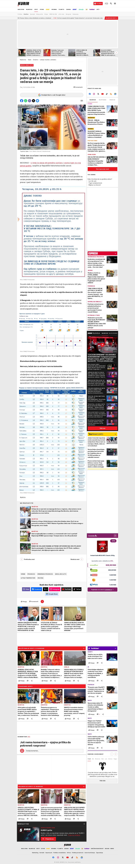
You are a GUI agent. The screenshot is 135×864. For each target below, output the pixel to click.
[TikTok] (107, 94)
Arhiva (69, 852)
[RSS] (111, 94)
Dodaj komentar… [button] (32, 751)
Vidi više (102, 780)
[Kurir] (23, 3)
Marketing (35, 852)
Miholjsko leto (60, 574)
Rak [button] (102, 759)
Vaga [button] (115, 759)
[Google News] (115, 94)
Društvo (35, 60)
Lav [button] (106, 759)
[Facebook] (90, 94)
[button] (78, 87)
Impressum (48, 852)
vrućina (40, 578)
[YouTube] (102, 94)
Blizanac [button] (97, 759)
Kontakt (42, 852)
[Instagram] (94, 94)
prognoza (31, 574)
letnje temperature (28, 578)
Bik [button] (93, 759)
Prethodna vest (29, 559)
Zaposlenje (99, 852)
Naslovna (23, 60)
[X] (98, 94)
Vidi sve (102, 428)
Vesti (29, 60)
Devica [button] (110, 759)
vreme (23, 574)
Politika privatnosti (77, 852)
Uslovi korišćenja (89, 852)
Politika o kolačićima (59, 852)
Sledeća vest (74, 559)
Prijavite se (50, 839)
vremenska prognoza (45, 574)
